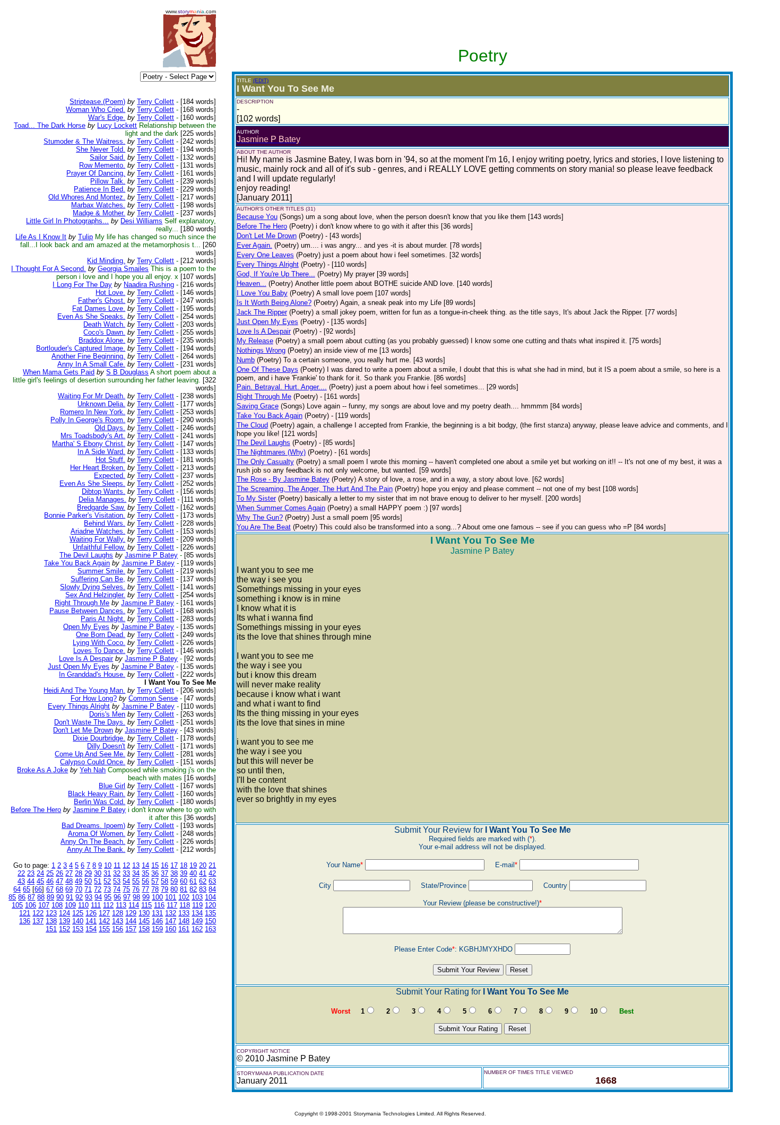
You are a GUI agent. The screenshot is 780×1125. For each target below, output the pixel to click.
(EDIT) (260, 80)
